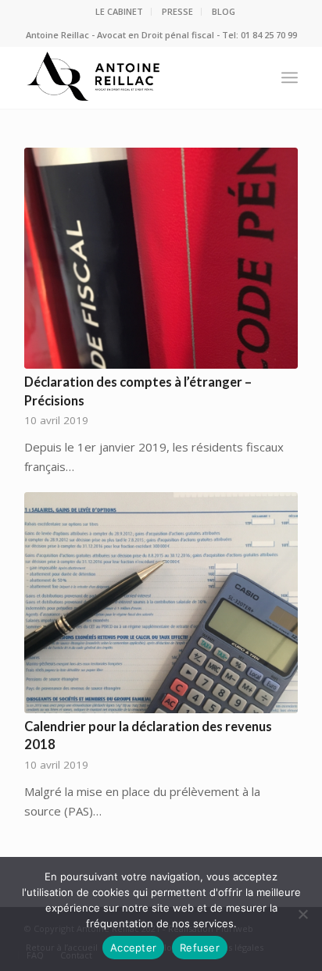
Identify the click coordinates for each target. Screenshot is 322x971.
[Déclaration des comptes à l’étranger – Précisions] (161, 258)
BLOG (223, 11)
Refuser (200, 947)
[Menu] (289, 77)
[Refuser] (302, 914)
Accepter (133, 947)
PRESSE (177, 11)
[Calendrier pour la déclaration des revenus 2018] (161, 602)
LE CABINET (119, 11)
